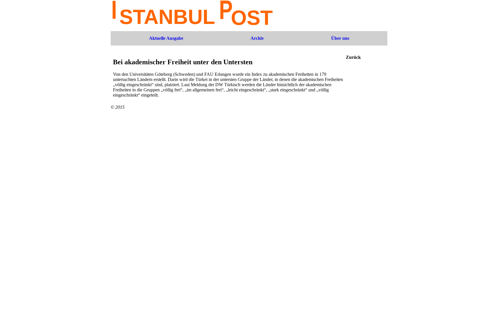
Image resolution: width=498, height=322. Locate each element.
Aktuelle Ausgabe (166, 38)
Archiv (257, 38)
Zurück (353, 57)
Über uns (340, 38)
